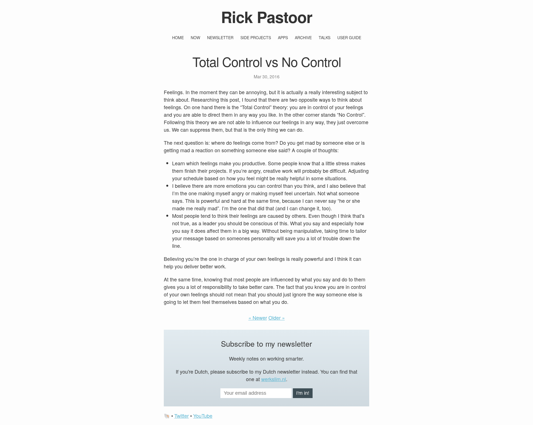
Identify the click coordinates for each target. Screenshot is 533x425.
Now (195, 37)
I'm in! (302, 393)
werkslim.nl (273, 378)
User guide (349, 37)
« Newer (257, 317)
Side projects (255, 37)
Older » (276, 317)
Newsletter (220, 37)
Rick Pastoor (266, 17)
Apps (283, 37)
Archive (303, 37)
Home (178, 37)
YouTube (202, 415)
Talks (324, 37)
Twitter (181, 415)
